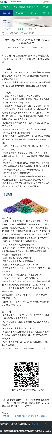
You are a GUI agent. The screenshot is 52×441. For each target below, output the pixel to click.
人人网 (39, 416)
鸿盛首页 (6, 7)
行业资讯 (19, 29)
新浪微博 (23, 416)
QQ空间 (15, 416)
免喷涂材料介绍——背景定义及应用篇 (30, 400)
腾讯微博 (32, 416)
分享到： (6, 416)
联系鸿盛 (45, 13)
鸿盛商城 (19, 13)
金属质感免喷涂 (32, 7)
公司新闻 (6, 29)
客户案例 (45, 7)
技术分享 (32, 29)
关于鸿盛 (32, 13)
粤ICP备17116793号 (40, 424)
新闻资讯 (6, 13)
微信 (45, 416)
